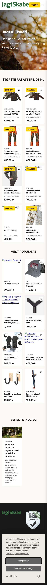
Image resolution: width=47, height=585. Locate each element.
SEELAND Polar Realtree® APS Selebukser (32, 232)
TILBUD (34, 5)
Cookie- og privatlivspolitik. (17, 553)
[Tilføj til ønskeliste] (19, 90)
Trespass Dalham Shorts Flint (33, 192)
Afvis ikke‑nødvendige (23, 568)
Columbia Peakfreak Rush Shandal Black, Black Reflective (34, 359)
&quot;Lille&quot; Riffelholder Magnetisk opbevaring (33, 397)
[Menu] (42, 4)
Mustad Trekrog (10, 230)
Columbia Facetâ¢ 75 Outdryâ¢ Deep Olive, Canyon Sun (11, 322)
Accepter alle (23, 561)
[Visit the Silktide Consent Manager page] (38, 576)
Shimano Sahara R (11, 284)
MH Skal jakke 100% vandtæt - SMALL (12, 113)
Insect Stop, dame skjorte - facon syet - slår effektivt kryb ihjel (12, 194)
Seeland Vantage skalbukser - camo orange (11, 153)
